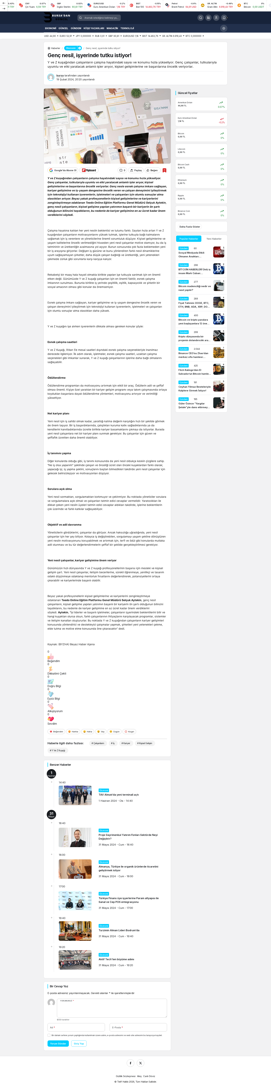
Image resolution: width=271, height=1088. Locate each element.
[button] (208, 18)
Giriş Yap (79, 1043)
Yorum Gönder (58, 1043)
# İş (112, 743)
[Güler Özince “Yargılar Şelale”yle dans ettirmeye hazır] (201, 403)
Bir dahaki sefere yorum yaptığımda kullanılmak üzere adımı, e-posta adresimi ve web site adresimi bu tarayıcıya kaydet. (107, 1035)
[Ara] (200, 18)
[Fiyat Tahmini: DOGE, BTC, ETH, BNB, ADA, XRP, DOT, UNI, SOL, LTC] (201, 302)
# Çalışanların (98, 743)
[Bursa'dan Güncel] (59, 17)
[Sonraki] (4, 8)
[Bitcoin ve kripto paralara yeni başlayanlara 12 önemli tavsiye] (201, 319)
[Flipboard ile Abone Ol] (88, 170)
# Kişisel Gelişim (144, 743)
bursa (60, 75)
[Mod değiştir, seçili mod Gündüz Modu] (223, 28)
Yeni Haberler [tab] (214, 238)
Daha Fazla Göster (190, 226)
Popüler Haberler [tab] (189, 238)
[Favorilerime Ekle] (164, 170)
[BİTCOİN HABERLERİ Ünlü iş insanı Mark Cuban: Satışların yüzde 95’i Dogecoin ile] (201, 269)
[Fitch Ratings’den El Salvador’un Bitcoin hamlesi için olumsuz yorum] (201, 369)
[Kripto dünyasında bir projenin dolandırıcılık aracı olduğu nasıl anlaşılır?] (201, 336)
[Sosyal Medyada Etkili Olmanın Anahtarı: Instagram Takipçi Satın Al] (201, 252)
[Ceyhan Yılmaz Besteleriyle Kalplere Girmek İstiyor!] (201, 386)
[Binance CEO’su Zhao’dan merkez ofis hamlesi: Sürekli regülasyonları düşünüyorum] (201, 353)
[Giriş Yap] (216, 18)
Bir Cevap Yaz (59, 986)
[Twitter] (140, 1063)
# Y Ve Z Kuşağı (57, 750)
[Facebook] (130, 1063)
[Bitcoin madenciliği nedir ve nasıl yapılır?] (201, 286)
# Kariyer (126, 743)
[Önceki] (4, 3)
